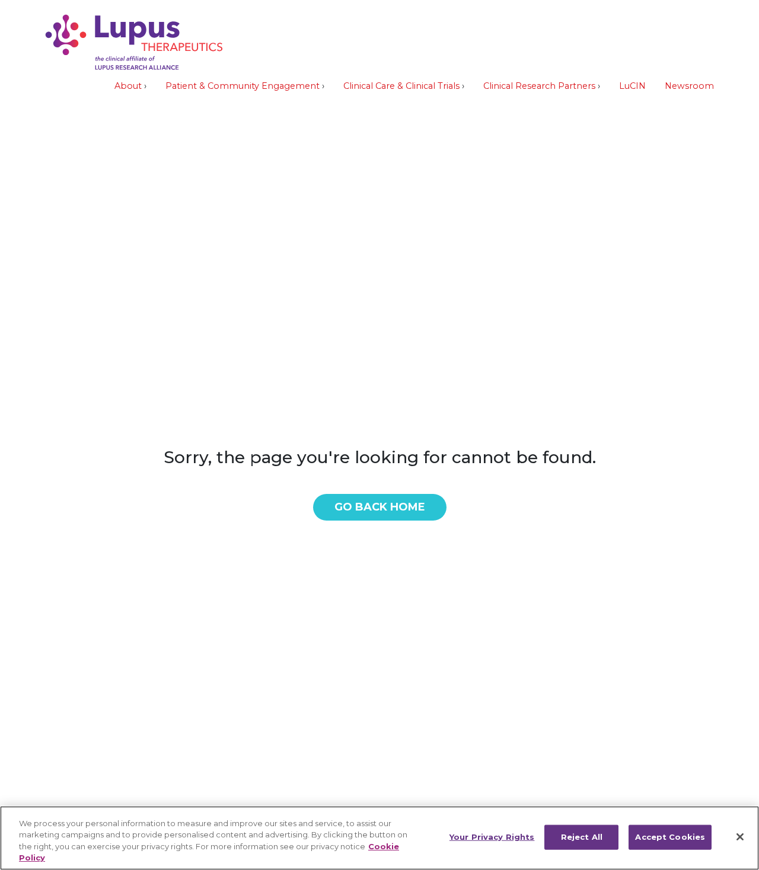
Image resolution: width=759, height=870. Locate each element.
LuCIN (632, 86)
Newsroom (689, 86)
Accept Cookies (670, 837)
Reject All (581, 837)
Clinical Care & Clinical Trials (401, 86)
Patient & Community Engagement (242, 86)
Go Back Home (379, 506)
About (128, 86)
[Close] (740, 837)
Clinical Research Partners (539, 86)
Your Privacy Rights (491, 837)
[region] (379, 838)
